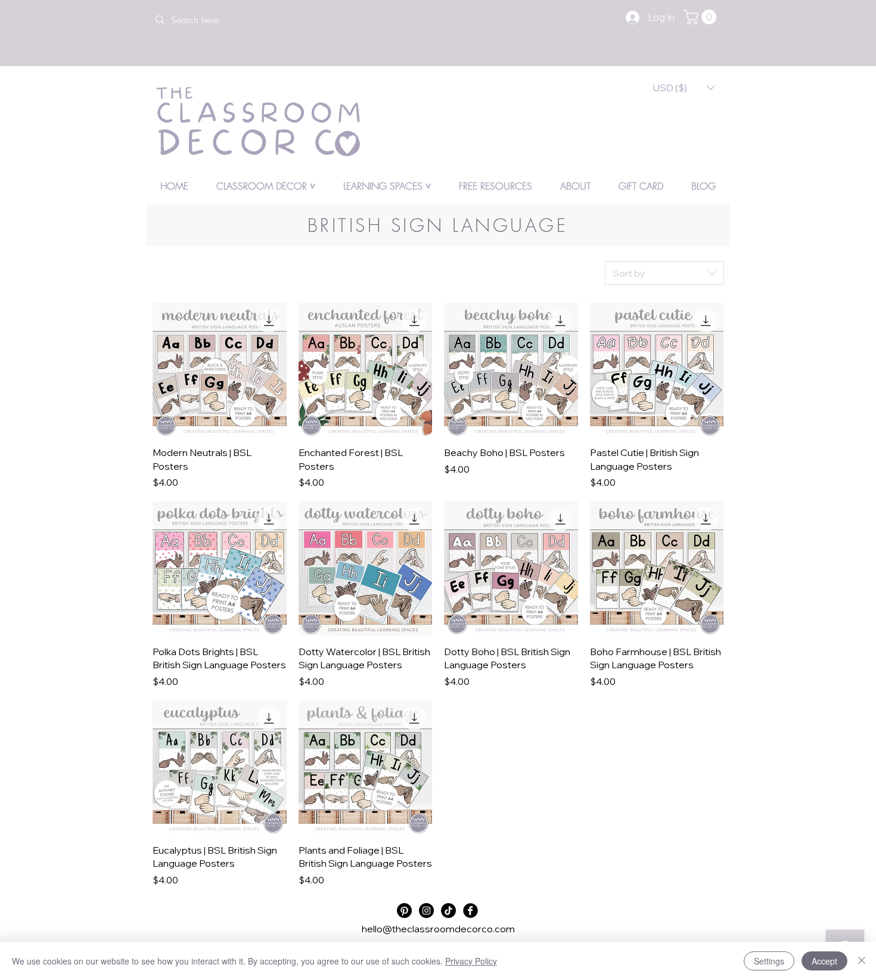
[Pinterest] (404, 910)
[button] (702, 17)
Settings (769, 961)
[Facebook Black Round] (470, 910)
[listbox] (684, 88)
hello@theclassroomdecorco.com (438, 929)
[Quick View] (220, 370)
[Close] (862, 960)
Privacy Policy (471, 961)
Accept (824, 961)
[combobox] (664, 273)
